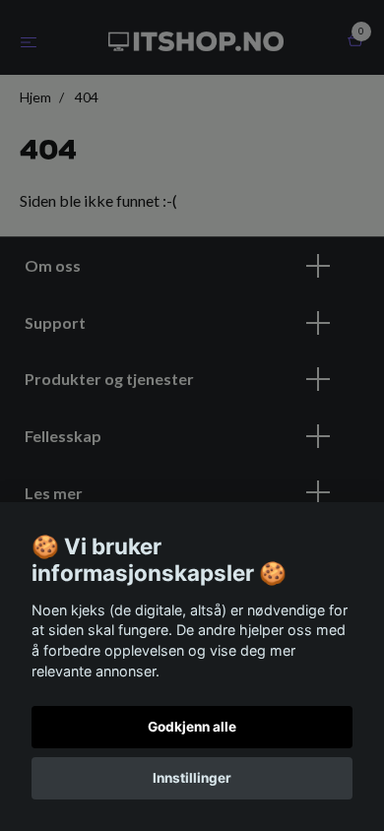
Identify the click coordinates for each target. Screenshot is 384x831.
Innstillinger (192, 778)
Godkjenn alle (192, 727)
